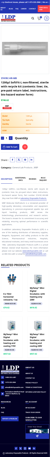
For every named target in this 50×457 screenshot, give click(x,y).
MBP (36, 167)
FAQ (16, 9)
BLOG (11, 9)
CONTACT (32, 9)
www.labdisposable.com (32, 251)
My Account (30, 408)
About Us (29, 373)
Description (6, 179)
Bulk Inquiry (43, 179)
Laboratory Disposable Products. (33, 198)
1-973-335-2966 (10, 382)
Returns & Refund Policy (35, 392)
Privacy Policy (31, 383)
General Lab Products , (22, 167)
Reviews (32, 179)
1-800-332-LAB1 (10, 377)
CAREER (23, 9)
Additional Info (20, 179)
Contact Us (30, 378)
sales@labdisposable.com (35, 254)
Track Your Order (32, 412)
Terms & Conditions (33, 387)
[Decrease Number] (2, 138)
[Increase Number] (10, 138)
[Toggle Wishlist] (25, 147)
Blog (3, 408)
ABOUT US (3, 9)
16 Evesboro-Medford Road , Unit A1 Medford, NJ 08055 (14, 394)
